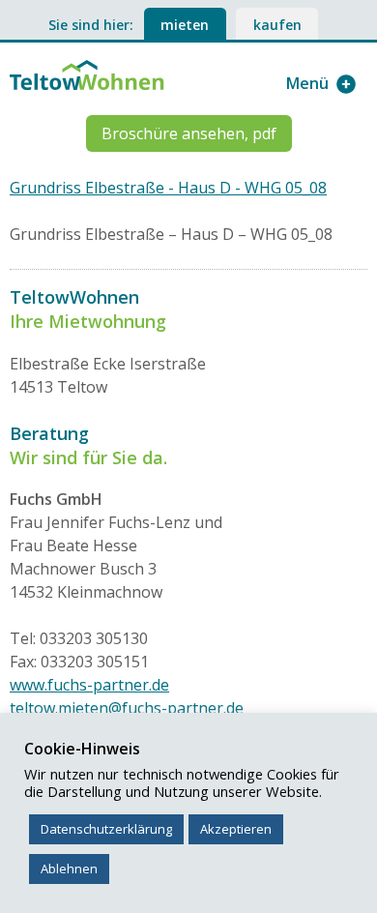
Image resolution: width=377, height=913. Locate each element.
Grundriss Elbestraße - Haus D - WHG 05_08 (168, 187)
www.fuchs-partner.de (89, 684)
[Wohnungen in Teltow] (87, 73)
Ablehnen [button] (69, 868)
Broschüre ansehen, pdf (189, 133)
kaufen (277, 24)
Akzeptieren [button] (236, 829)
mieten (184, 24)
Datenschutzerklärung (106, 829)
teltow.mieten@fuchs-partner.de (127, 708)
